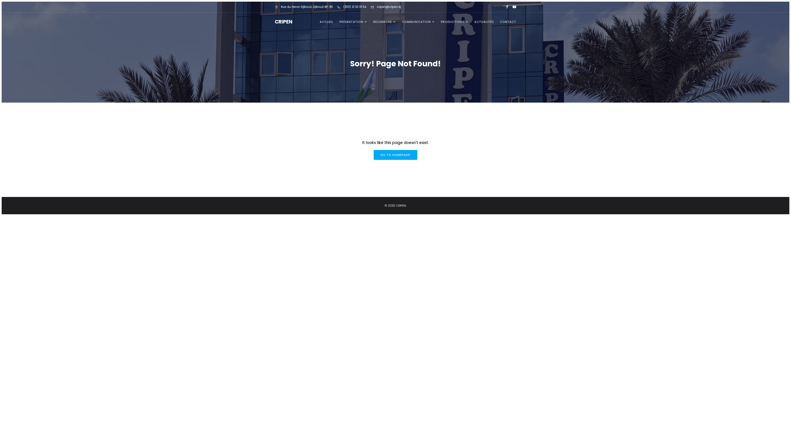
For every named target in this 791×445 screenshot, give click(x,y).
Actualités (484, 22)
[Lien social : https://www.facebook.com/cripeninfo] (505, 7)
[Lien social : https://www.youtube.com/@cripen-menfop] (512, 7)
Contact (508, 22)
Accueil (326, 22)
